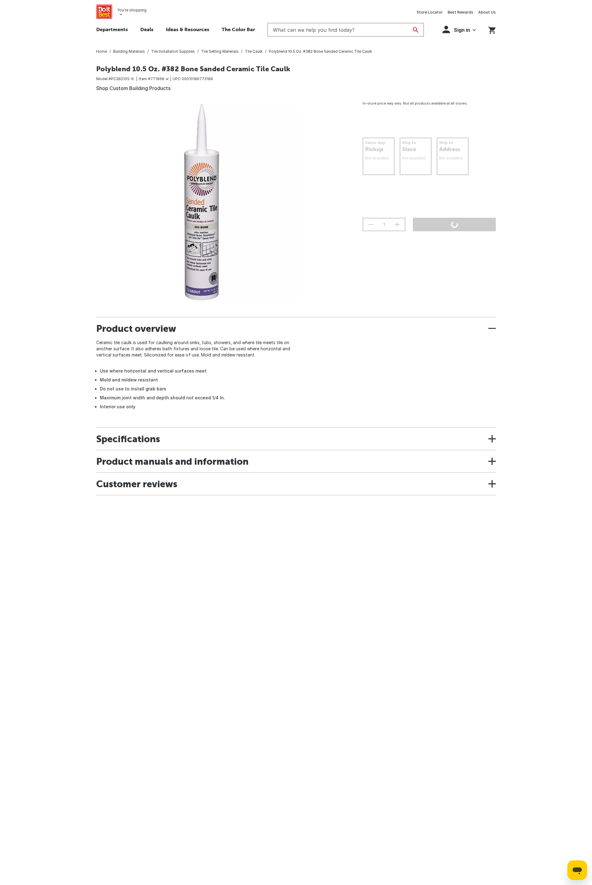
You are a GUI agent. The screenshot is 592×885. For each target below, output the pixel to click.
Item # (151, 78)
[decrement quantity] (371, 224)
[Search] (415, 30)
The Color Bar (238, 29)
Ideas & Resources (187, 29)
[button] (459, 29)
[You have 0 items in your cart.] (492, 29)
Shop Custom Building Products (133, 88)
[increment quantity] (397, 224)
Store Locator (430, 12)
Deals (147, 29)
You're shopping (131, 10)
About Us (487, 12)
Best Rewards (460, 12)
